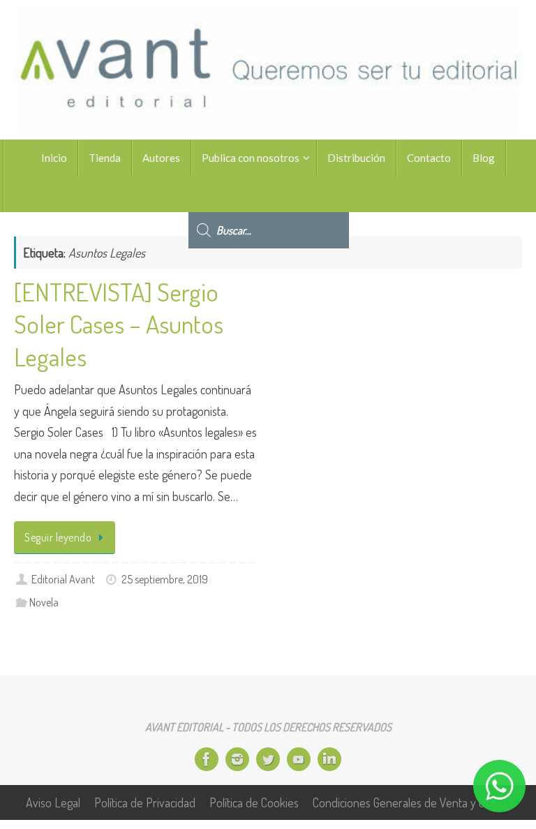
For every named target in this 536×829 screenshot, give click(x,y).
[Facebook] (206, 759)
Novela (44, 602)
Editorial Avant (63, 579)
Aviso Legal (53, 802)
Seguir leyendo (57, 537)
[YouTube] (299, 759)
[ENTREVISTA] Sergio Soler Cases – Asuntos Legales (118, 324)
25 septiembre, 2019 (164, 579)
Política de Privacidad (144, 802)
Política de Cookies (254, 802)
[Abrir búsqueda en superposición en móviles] (268, 194)
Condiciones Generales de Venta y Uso (404, 802)
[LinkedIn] (329, 759)
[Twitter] (268, 759)
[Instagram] (237, 759)
